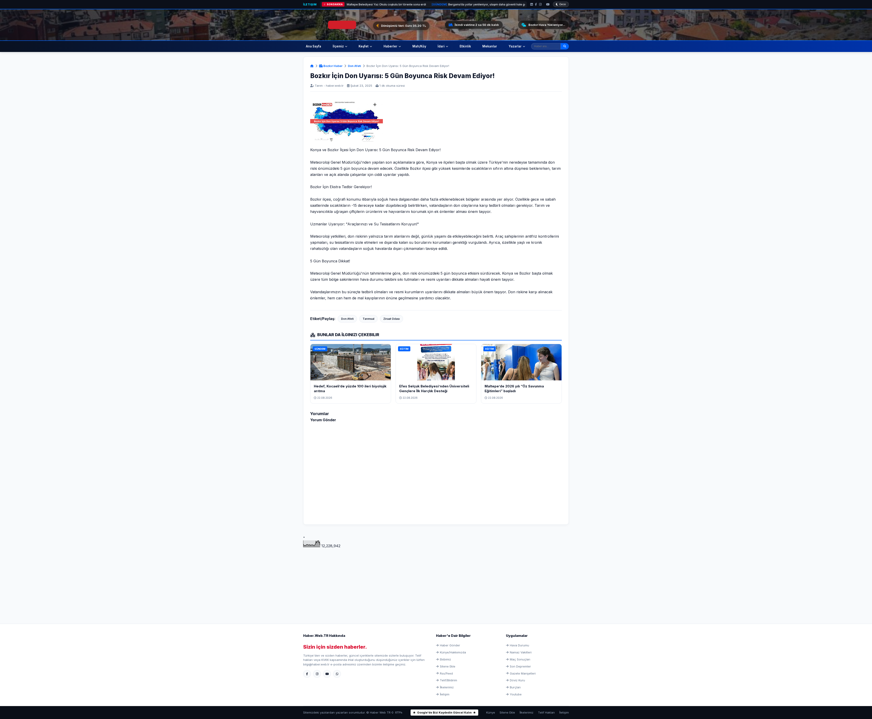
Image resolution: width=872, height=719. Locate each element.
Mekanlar (489, 46)
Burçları (515, 687)
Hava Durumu (519, 645)
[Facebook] (536, 4)
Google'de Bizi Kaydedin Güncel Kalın (444, 712)
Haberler (390, 46)
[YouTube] (548, 4)
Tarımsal (368, 318)
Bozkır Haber (332, 66)
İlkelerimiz (447, 687)
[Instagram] (540, 4)
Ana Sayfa (313, 46)
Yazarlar (515, 46)
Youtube (516, 694)
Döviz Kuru (517, 680)
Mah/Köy (419, 46)
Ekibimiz (445, 659)
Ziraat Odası (391, 318)
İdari (441, 46)
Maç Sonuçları (520, 659)
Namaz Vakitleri (521, 652)
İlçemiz (338, 46)
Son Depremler (520, 666)
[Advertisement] (436, 580)
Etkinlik (465, 46)
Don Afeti (354, 66)
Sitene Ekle (447, 666)
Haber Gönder (450, 645)
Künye (490, 712)
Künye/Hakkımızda (453, 652)
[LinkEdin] (531, 4)
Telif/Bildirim (448, 680)
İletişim (310, 4)
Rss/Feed (446, 673)
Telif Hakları (546, 712)
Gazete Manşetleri (523, 673)
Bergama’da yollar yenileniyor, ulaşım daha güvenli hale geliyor (421, 4)
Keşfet (364, 46)
